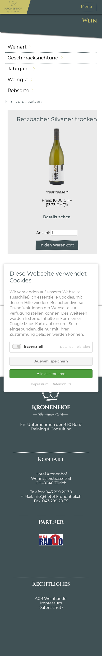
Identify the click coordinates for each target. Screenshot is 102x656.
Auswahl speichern (51, 361)
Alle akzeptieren (51, 373)
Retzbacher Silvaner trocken (57, 119)
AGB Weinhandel (51, 598)
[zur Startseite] (13, 7)
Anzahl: (43, 233)
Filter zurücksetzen (23, 101)
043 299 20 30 (58, 492)
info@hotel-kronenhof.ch (58, 496)
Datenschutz (51, 607)
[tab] (51, 47)
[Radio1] (51, 544)
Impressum (51, 603)
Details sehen (56, 217)
